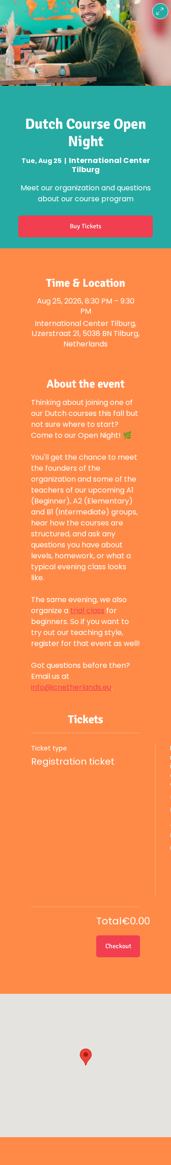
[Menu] (160, 11)
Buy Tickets (85, 226)
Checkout (118, 946)
